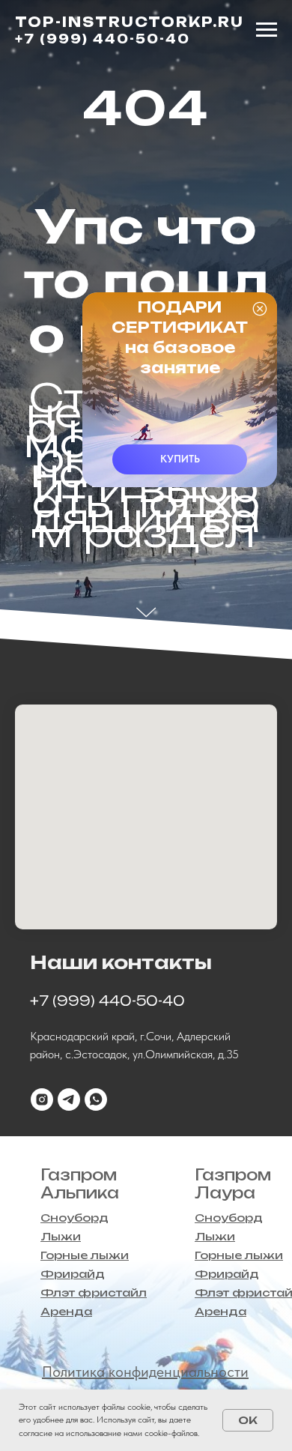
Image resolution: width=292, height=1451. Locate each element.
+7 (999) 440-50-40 (102, 38)
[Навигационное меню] (266, 29)
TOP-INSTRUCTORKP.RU (129, 21)
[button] (179, 459)
